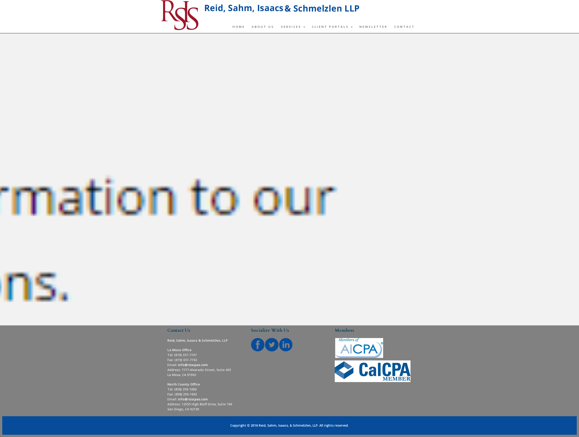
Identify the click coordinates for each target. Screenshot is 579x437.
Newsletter (373, 27)
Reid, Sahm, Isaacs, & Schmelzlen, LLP (288, 425)
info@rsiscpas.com (193, 365)
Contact (404, 27)
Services (292, 27)
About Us (263, 27)
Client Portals (331, 27)
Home (239, 27)
